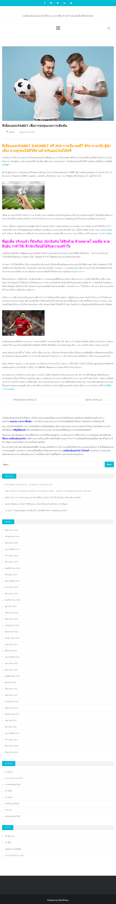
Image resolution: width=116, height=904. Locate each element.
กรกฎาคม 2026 (12, 536)
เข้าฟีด (8, 842)
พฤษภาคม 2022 (12, 638)
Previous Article (24, 400)
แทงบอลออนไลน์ (12, 816)
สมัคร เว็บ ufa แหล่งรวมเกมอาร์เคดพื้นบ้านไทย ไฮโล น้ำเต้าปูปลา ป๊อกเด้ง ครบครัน (43, 497)
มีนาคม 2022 (11, 650)
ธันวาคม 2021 (11, 670)
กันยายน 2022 (11, 612)
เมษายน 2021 (11, 720)
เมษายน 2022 (11, 644)
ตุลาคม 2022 (11, 606)
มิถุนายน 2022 (11, 631)
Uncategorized (14, 778)
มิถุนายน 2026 (11, 543)
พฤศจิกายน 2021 (12, 676)
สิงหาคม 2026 (11, 530)
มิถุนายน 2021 (11, 708)
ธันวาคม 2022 (11, 593)
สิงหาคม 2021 (11, 695)
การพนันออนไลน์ (13, 784)
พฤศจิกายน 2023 (13, 568)
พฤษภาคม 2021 (12, 714)
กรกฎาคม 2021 (12, 701)
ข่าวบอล (8, 797)
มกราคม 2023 (11, 587)
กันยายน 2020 (11, 752)
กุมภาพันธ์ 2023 (12, 581)
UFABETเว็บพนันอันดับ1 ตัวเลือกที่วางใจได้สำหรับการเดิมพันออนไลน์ (36, 510)
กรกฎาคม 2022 (12, 625)
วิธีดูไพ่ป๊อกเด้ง (19, 429)
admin (12, 132)
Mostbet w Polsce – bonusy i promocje (28, 484)
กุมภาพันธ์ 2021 (12, 733)
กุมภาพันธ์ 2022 (12, 657)
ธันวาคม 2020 (11, 746)
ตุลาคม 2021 (10, 682)
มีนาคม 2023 (11, 574)
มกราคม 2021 (11, 739)
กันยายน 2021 (11, 689)
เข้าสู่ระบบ (9, 836)
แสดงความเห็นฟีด (13, 849)
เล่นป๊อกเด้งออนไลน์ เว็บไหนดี (76, 450)
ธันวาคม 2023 (11, 562)
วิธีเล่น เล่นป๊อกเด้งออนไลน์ (14, 438)
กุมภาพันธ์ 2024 (12, 549)
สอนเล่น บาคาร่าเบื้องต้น (21, 421)
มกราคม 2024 (11, 555)
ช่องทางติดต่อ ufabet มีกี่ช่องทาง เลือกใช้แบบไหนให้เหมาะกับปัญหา (36, 504)
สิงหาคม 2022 (11, 619)
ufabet (9, 772)
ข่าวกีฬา (8, 791)
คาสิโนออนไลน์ (12, 803)
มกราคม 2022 (11, 663)
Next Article (94, 400)
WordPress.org (14, 855)
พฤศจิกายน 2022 (13, 600)
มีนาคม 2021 (11, 727)
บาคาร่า (8, 810)
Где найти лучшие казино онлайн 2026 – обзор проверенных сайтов (48, 491)
